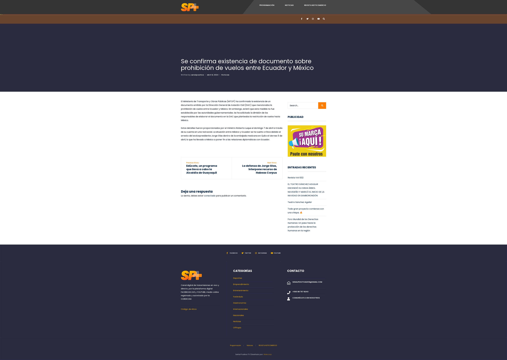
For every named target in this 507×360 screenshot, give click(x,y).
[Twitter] (307, 18)
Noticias (289, 5)
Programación (266, 5)
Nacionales (238, 315)
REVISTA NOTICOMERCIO (315, 5)
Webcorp (268, 354)
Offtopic (237, 327)
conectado (209, 195)
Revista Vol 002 (295, 177)
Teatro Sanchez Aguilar (300, 202)
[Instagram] (312, 18)
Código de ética (188, 309)
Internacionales (240, 309)
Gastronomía (239, 303)
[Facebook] (301, 18)
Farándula (238, 296)
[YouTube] (318, 18)
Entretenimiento (240, 290)
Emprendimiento (241, 284)
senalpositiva (197, 75)
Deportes (237, 278)
